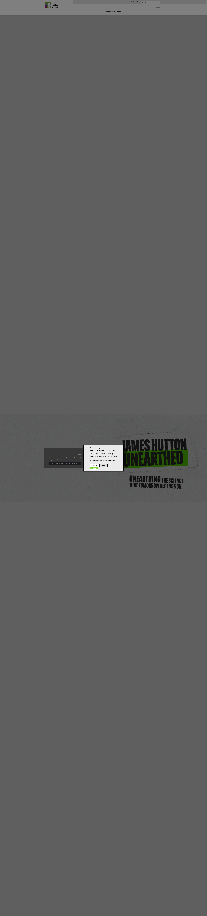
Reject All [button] (103, 465)
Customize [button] (94, 465)
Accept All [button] (94, 468)
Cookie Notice (93, 462)
